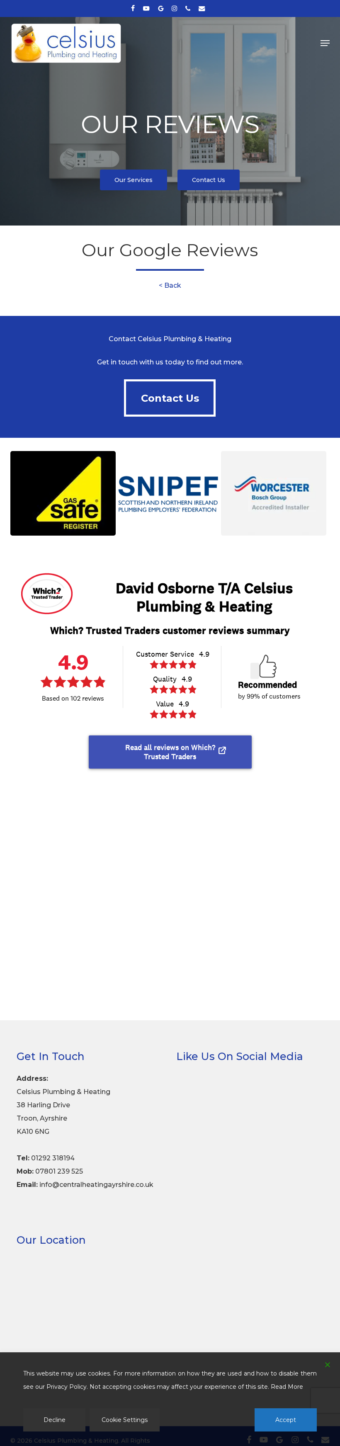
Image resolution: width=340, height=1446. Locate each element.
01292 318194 (53, 1158)
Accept (285, 1420)
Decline (55, 1420)
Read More (287, 1386)
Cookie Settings (125, 1420)
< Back (170, 285)
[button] (325, 43)
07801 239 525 (59, 1171)
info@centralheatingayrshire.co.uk (96, 1185)
